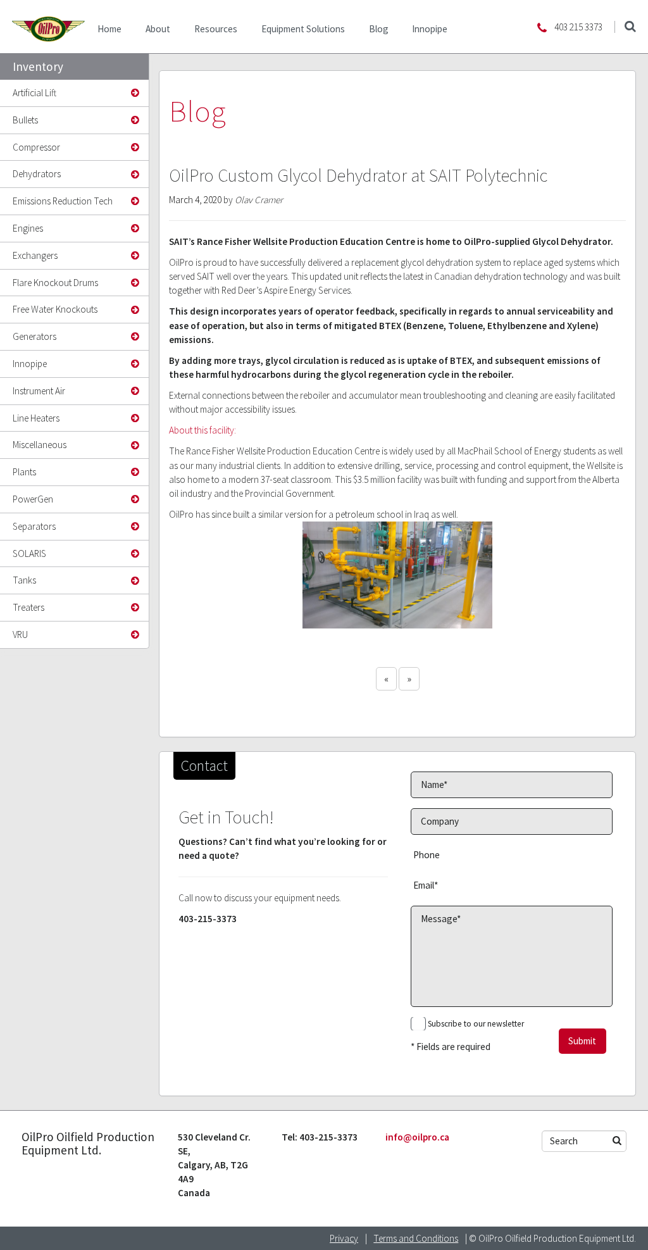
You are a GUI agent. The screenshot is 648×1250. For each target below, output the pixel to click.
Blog (379, 29)
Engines (28, 228)
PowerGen (33, 499)
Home (109, 29)
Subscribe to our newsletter (476, 1023)
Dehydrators (37, 174)
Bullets (25, 120)
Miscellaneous (39, 445)
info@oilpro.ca (417, 1137)
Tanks (24, 580)
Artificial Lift (34, 93)
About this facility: (202, 430)
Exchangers (35, 255)
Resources (215, 29)
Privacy (344, 1238)
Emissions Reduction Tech (63, 201)
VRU (20, 634)
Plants (24, 472)
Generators (34, 336)
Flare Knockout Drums (55, 283)
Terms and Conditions (415, 1238)
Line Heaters (36, 418)
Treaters (28, 607)
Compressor (36, 147)
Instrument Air (39, 391)
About (158, 29)
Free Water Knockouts (55, 309)
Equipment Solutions (303, 29)
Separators (34, 526)
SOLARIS (29, 553)
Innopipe (429, 29)
